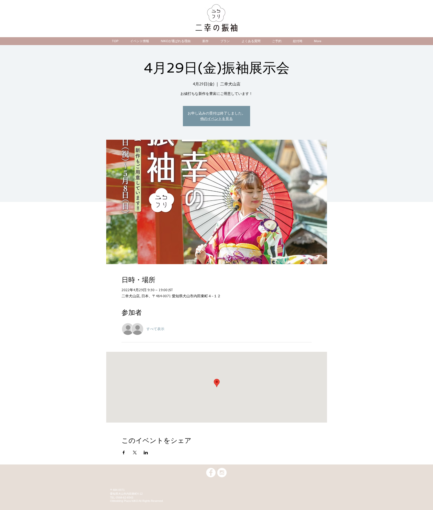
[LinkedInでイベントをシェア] (146, 452)
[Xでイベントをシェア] (135, 452)
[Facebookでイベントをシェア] (124, 452)
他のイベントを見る (216, 119)
